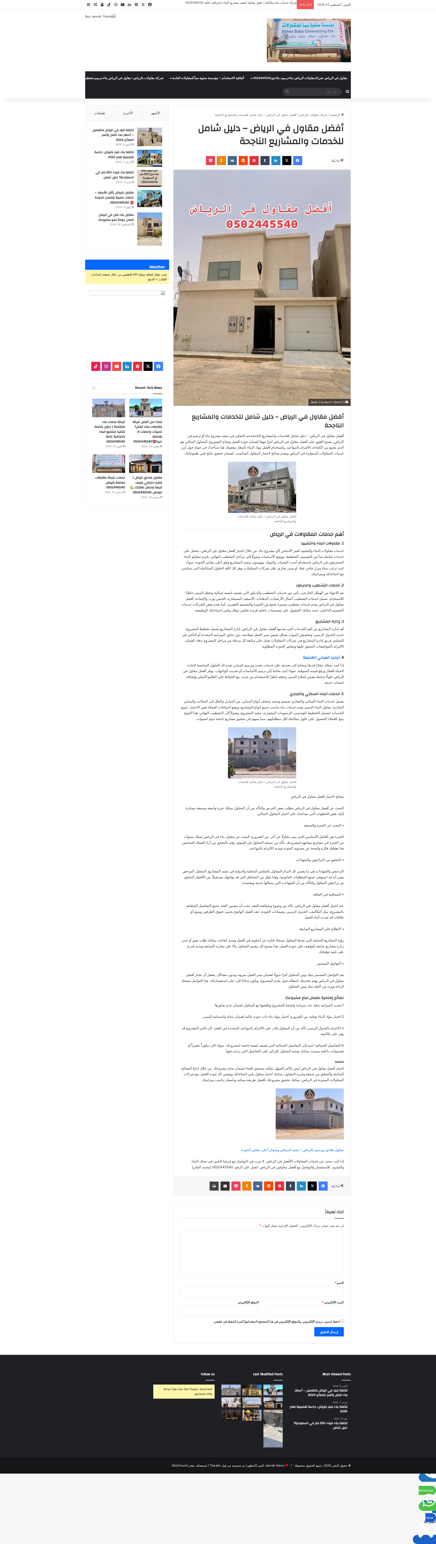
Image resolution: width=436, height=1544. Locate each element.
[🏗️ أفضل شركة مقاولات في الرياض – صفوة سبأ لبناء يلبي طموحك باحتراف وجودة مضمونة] (231, 1402)
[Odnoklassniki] (221, 160)
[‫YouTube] (116, 366)
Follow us (208, 1374)
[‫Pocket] (210, 160)
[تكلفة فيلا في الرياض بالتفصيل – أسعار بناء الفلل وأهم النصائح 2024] (149, 137)
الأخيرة (128, 113)
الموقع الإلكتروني (248, 1302)
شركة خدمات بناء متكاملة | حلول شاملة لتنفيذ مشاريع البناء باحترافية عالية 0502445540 (241, 2)
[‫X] (286, 160)
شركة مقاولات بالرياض (313, 115)
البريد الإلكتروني (333, 1302)
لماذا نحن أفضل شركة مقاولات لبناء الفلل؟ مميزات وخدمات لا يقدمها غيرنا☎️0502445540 (147, 431)
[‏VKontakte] (232, 160)
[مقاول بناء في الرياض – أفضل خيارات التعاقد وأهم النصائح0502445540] (252, 1415)
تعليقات (99, 113)
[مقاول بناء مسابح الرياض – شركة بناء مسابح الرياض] (273, 1428)
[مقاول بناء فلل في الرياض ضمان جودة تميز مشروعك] (149, 229)
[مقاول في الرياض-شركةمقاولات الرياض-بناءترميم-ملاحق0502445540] (309, 40)
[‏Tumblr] (265, 160)
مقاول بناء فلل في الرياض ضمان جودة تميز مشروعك (116, 217)
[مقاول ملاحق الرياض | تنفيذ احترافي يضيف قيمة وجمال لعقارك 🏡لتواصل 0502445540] (145, 463)
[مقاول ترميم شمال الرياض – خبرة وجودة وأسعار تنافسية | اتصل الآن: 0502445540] (252, 1390)
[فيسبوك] (297, 160)
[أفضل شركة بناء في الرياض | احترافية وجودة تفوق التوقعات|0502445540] (231, 1415)
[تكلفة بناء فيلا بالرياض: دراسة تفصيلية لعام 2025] (149, 158)
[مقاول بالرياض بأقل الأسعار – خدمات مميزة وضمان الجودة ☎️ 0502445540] (149, 198)
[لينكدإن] (275, 160)
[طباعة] (214, 1186)
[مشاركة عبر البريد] (225, 1186)
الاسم (339, 1283)
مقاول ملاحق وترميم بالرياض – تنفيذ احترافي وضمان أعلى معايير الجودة (292, 1150)
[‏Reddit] (243, 160)
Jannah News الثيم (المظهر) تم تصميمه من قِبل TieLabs (247, 1465)
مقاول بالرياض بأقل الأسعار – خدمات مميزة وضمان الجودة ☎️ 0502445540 (114, 197)
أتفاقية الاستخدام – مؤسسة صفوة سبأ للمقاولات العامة (208, 78)
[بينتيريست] (254, 160)
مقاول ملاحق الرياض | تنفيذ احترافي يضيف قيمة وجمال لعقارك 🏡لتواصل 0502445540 (146, 485)
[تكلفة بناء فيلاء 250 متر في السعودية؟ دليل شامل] (149, 178)
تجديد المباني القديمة (321, 657)
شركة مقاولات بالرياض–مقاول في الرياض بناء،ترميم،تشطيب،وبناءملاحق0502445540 (107, 78)
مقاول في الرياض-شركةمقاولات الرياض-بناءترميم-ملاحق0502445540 (300, 78)
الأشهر (155, 113)
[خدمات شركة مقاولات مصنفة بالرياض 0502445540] (108, 463)
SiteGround (180, 1465)
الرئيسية (335, 115)
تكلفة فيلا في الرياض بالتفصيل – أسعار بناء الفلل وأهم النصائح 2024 (113, 135)
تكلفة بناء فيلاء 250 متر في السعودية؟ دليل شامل (115, 174)
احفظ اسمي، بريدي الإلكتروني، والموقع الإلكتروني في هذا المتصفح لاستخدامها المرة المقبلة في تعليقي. (276, 1321)
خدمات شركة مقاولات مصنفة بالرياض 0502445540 (110, 482)
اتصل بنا (38, 78)
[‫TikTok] (95, 366)
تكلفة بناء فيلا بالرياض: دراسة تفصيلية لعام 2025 (114, 154)
